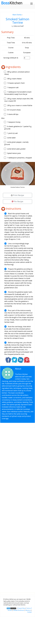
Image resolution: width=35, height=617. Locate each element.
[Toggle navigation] (31, 4)
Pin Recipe (18, 201)
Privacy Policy (21, 608)
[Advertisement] (17, 508)
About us (28, 610)
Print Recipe (18, 195)
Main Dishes (17, 15)
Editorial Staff (22, 370)
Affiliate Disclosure (18, 610)
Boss (11, 2)
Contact (29, 612)
